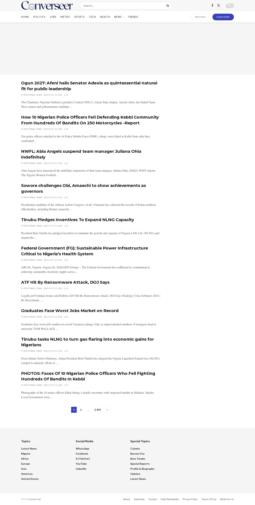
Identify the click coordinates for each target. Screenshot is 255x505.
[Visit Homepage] (47, 5)
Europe (25, 463)
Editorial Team (33, 95)
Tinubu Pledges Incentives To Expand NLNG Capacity (77, 219)
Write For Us (227, 499)
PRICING (200, 17)
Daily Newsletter (170, 499)
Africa (25, 458)
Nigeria (25, 453)
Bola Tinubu (137, 458)
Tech (92, 16)
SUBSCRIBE (223, 17)
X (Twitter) (83, 458)
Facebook (82, 453)
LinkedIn (81, 468)
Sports (79, 16)
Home (25, 16)
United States (30, 478)
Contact (152, 499)
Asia (24, 468)
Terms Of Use (208, 499)
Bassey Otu (137, 453)
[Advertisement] (127, 48)
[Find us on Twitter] (218, 5)
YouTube (81, 463)
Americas (27, 473)
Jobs (53, 16)
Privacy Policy (190, 499)
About (126, 499)
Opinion (135, 473)
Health (105, 16)
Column (135, 448)
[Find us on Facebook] (212, 6)
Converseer (35, 499)
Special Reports (140, 463)
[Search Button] (168, 5)
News (118, 16)
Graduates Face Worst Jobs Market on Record (70, 310)
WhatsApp (82, 448)
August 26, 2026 (54, 95)
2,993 (97, 409)
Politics (39, 16)
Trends (133, 16)
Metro (65, 16)
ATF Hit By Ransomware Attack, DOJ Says (65, 282)
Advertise (139, 499)
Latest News (29, 448)
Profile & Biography (142, 468)
